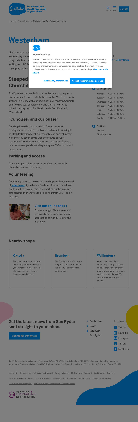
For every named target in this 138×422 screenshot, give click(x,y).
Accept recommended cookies (87, 81)
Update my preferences (56, 80)
